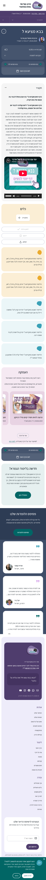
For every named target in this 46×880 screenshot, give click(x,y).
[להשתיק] (14, 196)
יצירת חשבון (27, 876)
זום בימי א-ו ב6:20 (35, 49)
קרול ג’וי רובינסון (30, 668)
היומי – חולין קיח (38, 13)
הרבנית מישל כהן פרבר (28, 38)
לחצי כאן (12, 441)
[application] (23, 196)
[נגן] (39, 196)
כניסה (16, 876)
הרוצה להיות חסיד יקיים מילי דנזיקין (28, 417)
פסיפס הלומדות (23, 532)
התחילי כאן (23, 495)
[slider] (8, 196)
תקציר (39, 87)
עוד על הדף (23, 435)
